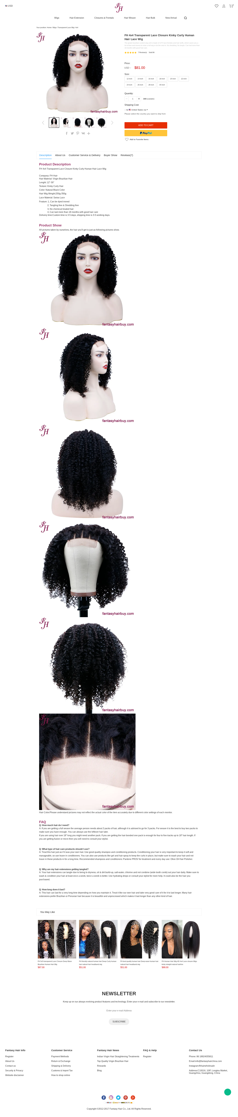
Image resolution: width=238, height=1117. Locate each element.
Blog (99, 1070)
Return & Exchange (60, 1061)
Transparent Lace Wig (66, 28)
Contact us (10, 1066)
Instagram (111, 1097)
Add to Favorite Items (139, 139)
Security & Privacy (14, 1070)
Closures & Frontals (104, 18)
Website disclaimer (14, 1075)
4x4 (76, 28)
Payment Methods (60, 1056)
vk (83, 133)
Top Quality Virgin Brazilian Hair (112, 1061)
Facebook (103, 1097)
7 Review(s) (142, 52)
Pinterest (125, 1097)
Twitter (118, 1097)
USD (126, 68)
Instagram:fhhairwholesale (202, 1066)
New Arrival (171, 18)
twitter (72, 133)
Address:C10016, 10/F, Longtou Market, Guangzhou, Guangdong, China (208, 1071)
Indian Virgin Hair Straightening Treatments (118, 1056)
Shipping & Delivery (61, 1066)
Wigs (56, 18)
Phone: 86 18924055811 (201, 1056)
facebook (66, 133)
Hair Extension (77, 18)
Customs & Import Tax (62, 1070)
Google (133, 1097)
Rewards (101, 1066)
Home (49, 28)
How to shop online (60, 1075)
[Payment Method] (119, 1102)
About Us (9, 1061)
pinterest (77, 133)
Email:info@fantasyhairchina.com (205, 1061)
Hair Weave (130, 18)
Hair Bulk (150, 18)
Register (9, 1056)
